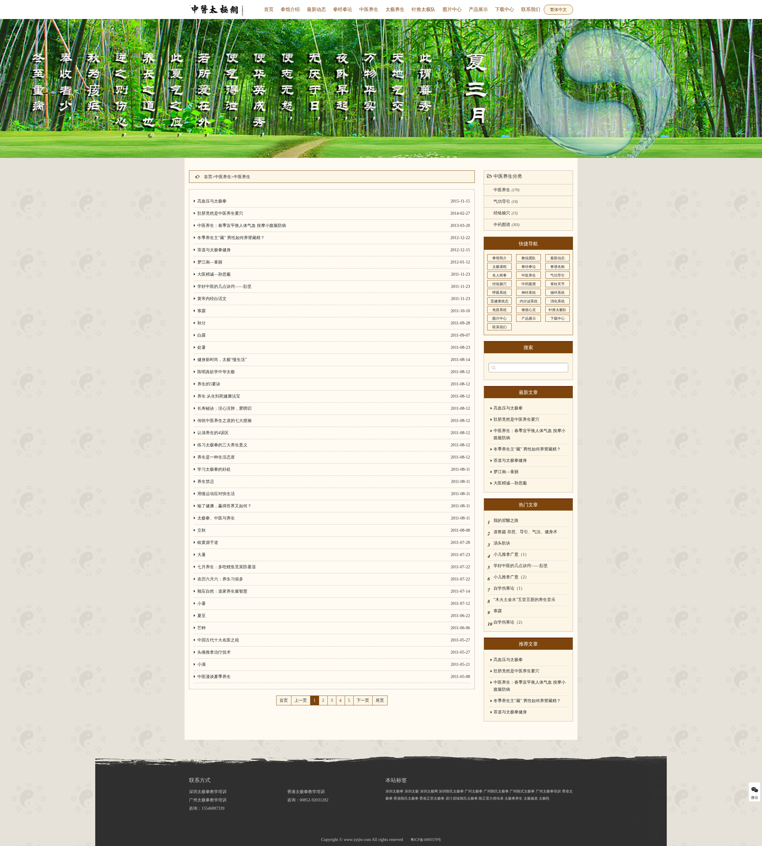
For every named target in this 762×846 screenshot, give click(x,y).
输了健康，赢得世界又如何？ (224, 506)
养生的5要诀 (208, 384)
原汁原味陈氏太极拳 (462, 798)
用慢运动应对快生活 (216, 494)
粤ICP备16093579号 (425, 840)
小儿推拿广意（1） (511, 554)
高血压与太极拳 (212, 201)
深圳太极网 (429, 791)
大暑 (201, 555)
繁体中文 (558, 9)
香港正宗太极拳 (431, 798)
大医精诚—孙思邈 (214, 274)
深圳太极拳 (394, 791)
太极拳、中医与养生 (216, 518)
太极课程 (499, 267)
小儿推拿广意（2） (511, 577)
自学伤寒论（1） (509, 588)
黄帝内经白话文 (212, 298)
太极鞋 (544, 798)
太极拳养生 (513, 798)
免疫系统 (499, 310)
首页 (269, 9)
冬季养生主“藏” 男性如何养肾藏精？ (231, 238)
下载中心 (504, 9)
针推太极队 (423, 9)
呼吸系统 (499, 293)
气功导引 (506, 201)
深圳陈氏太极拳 (452, 791)
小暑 (201, 603)
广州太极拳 (474, 791)
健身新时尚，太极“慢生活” (222, 359)
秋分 (201, 323)
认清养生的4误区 (213, 433)
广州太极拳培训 (548, 791)
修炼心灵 (528, 310)
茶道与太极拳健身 (214, 250)
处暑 (201, 347)
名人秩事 (499, 275)
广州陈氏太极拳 (497, 791)
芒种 (201, 628)
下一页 (363, 700)
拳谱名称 (557, 267)
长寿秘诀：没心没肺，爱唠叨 (224, 408)
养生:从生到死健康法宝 (218, 396)
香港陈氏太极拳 (406, 798)
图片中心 (452, 9)
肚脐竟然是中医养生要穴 (220, 213)
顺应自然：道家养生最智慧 (222, 591)
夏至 (201, 615)
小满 (201, 664)
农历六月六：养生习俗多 (220, 579)
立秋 (201, 530)
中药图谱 (506, 224)
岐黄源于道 (207, 542)
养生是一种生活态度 (216, 457)
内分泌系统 (529, 301)
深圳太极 (412, 791)
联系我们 (530, 9)
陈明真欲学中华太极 (216, 372)
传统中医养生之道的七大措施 (224, 420)
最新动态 (316, 9)
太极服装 (531, 798)
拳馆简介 (499, 258)
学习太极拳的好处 (214, 469)
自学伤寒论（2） (509, 622)
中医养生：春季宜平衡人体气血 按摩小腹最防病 (241, 225)
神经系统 (528, 293)
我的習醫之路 (506, 520)
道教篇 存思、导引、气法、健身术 (525, 532)
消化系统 (557, 301)
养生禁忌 (205, 481)
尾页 (380, 700)
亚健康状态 (499, 301)
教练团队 (528, 258)
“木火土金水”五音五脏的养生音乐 (524, 599)
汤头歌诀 (502, 543)
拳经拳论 (342, 9)
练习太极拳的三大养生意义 (222, 445)
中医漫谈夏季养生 (214, 676)
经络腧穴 (506, 213)
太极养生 (395, 9)
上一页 (300, 700)
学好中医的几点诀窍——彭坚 (224, 286)
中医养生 (368, 9)
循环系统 (557, 293)
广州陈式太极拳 (522, 791)
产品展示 (478, 9)
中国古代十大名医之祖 (218, 640)
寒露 (201, 311)
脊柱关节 (557, 284)
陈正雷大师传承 (492, 798)
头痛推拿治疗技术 (214, 652)
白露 (201, 335)
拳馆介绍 (290, 9)
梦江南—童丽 (209, 262)
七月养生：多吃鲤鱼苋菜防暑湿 (226, 567)
